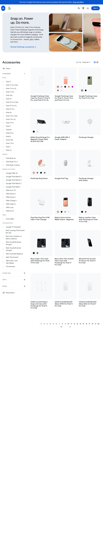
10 (68, 324)
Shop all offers (78, 2)
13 (77, 324)
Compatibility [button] (6, 73)
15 (83, 324)
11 (71, 324)
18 (92, 324)
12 (74, 324)
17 (89, 324)
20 (98, 324)
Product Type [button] (6, 273)
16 (86, 324)
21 (61, 327)
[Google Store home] (9, 8)
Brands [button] (4, 286)
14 (80, 324)
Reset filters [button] (8, 293)
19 (95, 324)
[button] (79, 8)
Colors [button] (4, 279)
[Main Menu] (3, 8)
